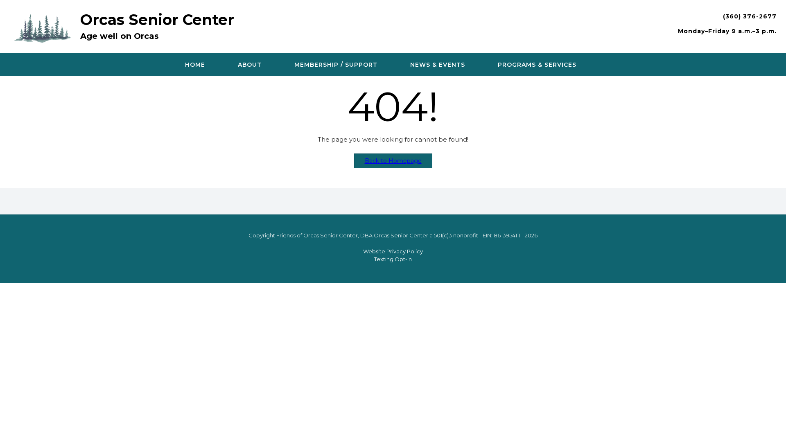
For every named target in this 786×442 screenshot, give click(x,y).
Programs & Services (537, 64)
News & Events (437, 64)
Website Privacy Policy (393, 251)
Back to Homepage (393, 161)
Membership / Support (335, 64)
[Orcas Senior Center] (44, 27)
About (250, 64)
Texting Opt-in (393, 259)
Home (195, 64)
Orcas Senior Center (157, 19)
